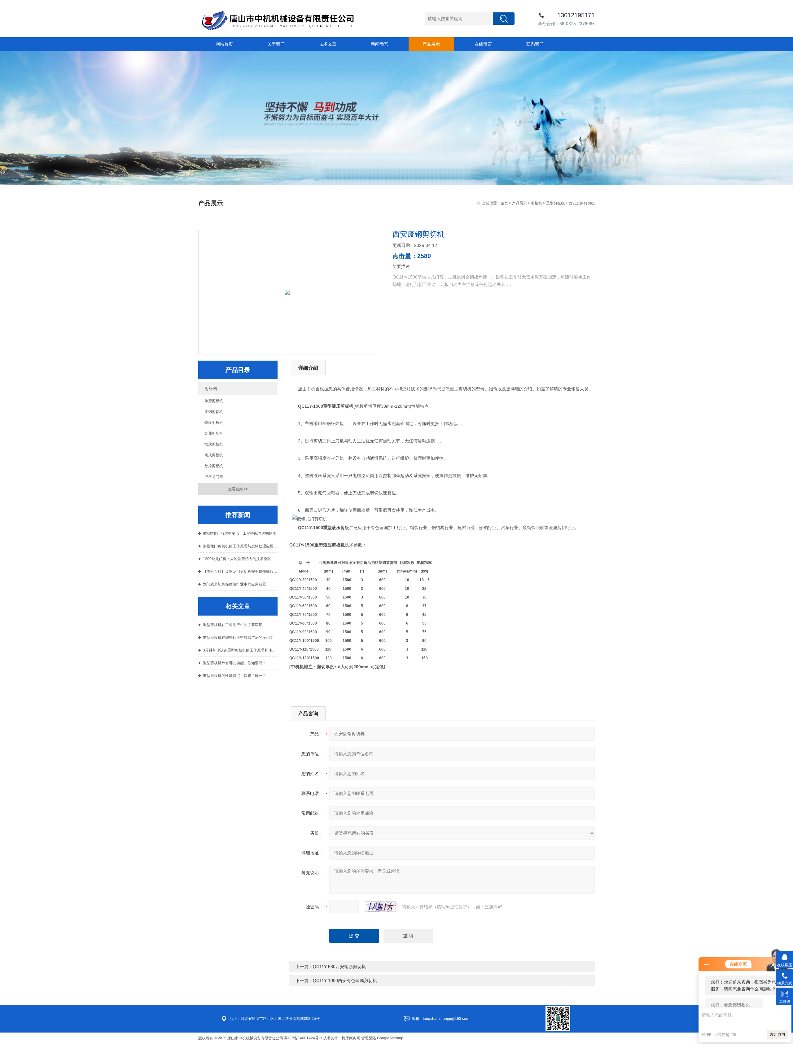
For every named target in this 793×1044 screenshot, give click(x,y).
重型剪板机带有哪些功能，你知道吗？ (234, 663)
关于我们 (276, 44)
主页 (504, 203)
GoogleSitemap (390, 1038)
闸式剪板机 (213, 455)
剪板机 (536, 203)
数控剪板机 (213, 466)
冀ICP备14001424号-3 (303, 1038)
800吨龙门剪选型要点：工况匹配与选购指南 (239, 533)
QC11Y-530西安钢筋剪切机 (339, 966)
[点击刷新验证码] (380, 906)
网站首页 (224, 44)
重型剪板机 (555, 203)
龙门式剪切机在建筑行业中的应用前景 (234, 584)
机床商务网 (351, 1038)
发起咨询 (777, 1034)
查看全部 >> (238, 489)
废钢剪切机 (213, 412)
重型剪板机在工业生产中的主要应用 (232, 625)
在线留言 (483, 44)
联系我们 (535, 44)
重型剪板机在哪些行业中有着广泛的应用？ (238, 637)
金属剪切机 (213, 433)
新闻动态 (379, 44)
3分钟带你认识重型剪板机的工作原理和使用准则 (240, 650)
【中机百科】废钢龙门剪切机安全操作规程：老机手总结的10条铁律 (240, 571)
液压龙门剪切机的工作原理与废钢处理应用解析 (240, 546)
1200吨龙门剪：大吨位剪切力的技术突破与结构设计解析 (240, 559)
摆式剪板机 (213, 444)
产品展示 (431, 44)
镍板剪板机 (213, 422)
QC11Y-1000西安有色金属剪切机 (345, 980)
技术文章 (327, 44)
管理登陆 (368, 1038)
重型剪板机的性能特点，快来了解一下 (234, 675)
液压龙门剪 (213, 477)
